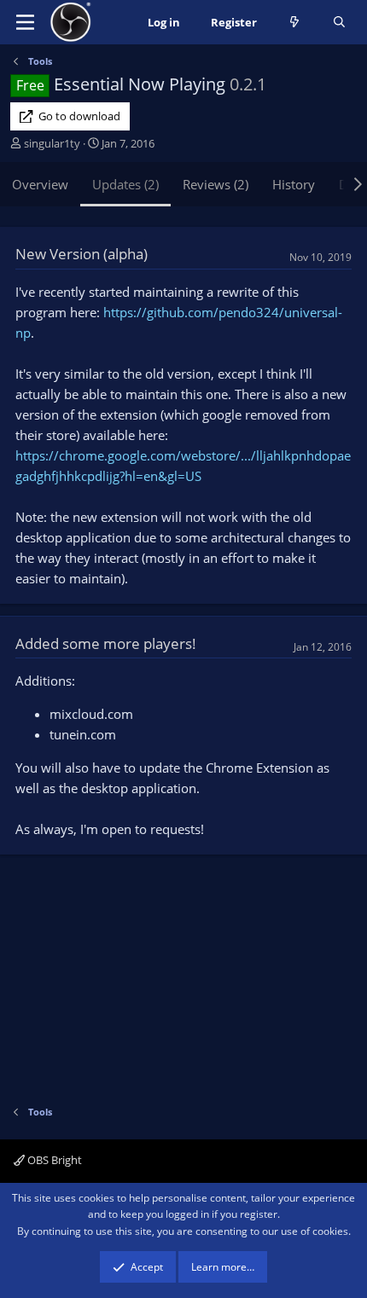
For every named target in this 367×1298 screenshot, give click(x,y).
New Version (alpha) (81, 254)
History (293, 184)
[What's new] (294, 22)
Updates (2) (125, 184)
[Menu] (25, 22)
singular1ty (52, 143)
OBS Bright (53, 1160)
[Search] (339, 22)
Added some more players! (105, 643)
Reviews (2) (215, 184)
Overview (40, 184)
